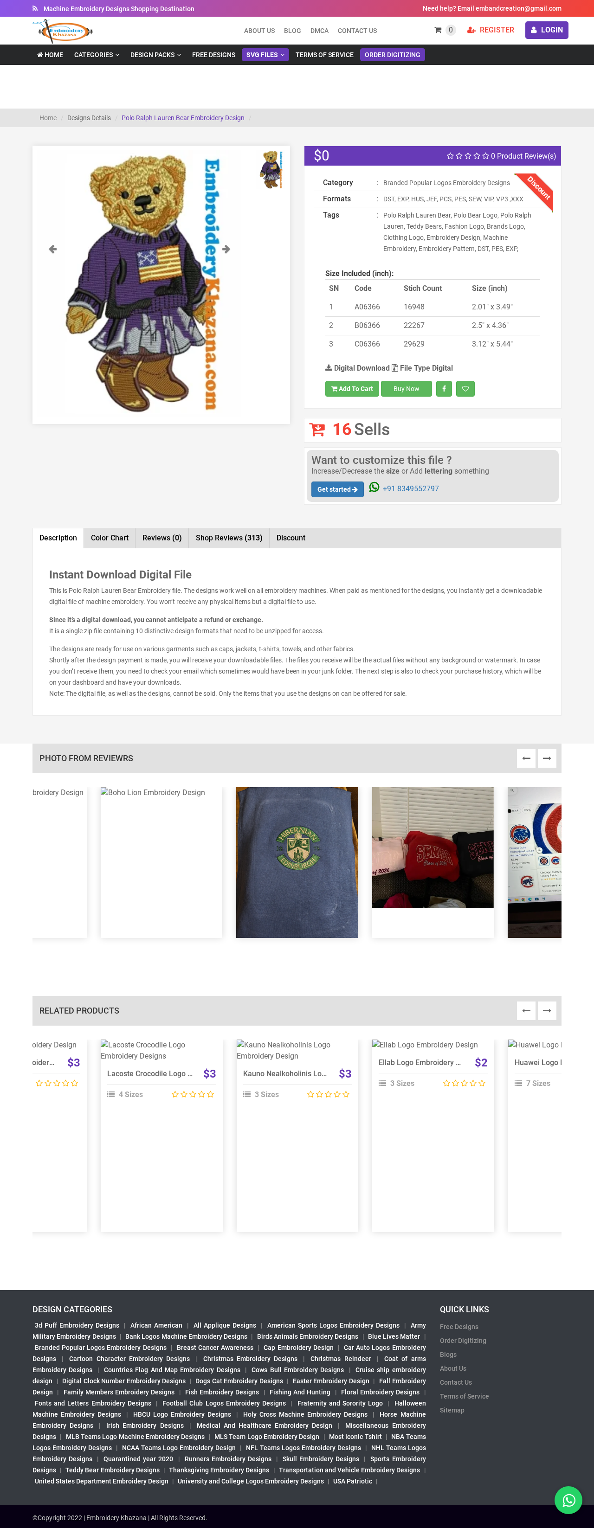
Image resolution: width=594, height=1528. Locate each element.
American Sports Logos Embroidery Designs (333, 1325)
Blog (292, 30)
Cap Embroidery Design (298, 1347)
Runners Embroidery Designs (228, 1459)
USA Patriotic (352, 1481)
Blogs (448, 1354)
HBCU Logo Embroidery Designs (182, 1414)
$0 (321, 156)
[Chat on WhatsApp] (568, 1500)
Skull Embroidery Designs (321, 1459)
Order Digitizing (392, 54)
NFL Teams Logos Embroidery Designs (303, 1447)
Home (53, 54)
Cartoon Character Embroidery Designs (129, 1358)
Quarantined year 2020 (138, 1459)
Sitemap (452, 1410)
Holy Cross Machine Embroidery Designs (305, 1414)
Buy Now (407, 388)
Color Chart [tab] (110, 537)
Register (496, 30)
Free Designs (213, 54)
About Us (453, 1368)
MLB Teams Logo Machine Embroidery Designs (135, 1436)
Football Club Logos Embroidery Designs (224, 1403)
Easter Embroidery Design (331, 1381)
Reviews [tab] (162, 537)
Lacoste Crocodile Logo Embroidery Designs (180, 1073)
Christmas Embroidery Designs (250, 1358)
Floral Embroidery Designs (380, 1392)
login (551, 30)
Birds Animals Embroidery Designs (308, 1336)
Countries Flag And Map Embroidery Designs (172, 1370)
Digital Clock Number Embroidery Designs (124, 1381)
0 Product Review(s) (522, 156)
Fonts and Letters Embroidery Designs (93, 1403)
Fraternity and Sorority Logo (340, 1403)
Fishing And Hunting (300, 1392)
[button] (52, 330)
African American (156, 1325)
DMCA (319, 30)
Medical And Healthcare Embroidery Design (264, 1425)
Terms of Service (325, 54)
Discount (291, 537)
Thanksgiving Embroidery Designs (219, 1470)
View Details (157, 1049)
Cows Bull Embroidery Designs (298, 1370)
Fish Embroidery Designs (222, 1392)
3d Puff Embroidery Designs (77, 1325)
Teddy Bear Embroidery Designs (112, 1470)
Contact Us (357, 30)
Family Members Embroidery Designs (119, 1392)
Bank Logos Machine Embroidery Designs (186, 1336)
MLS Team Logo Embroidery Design (266, 1436)
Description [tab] (58, 537)
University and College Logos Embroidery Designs (251, 1481)
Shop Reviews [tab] (229, 537)
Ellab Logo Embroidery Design (428, 1062)
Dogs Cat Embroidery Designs (239, 1381)
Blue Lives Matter (394, 1336)
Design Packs (152, 54)
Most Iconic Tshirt (355, 1436)
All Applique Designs (225, 1325)
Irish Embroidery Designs (144, 1425)
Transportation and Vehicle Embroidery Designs (349, 1470)
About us (259, 30)
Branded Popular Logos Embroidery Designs (101, 1347)
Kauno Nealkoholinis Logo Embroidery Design (319, 1073)
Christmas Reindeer (340, 1358)
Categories (93, 54)
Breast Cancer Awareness (215, 1347)
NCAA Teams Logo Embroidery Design (179, 1447)
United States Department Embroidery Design (101, 1481)
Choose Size (429, 1069)
